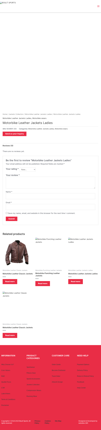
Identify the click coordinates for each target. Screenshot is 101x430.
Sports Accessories (33, 379)
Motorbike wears (39, 118)
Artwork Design (57, 382)
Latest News (5, 394)
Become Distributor (58, 370)
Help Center (81, 388)
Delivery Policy (82, 370)
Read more (10, 281)
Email (9, 202)
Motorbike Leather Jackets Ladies (38, 114)
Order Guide (56, 364)
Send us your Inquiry (14, 134)
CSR (3, 388)
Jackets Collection (16, 114)
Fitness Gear (31, 373)
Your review (13, 175)
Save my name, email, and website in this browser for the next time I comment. (41, 213)
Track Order (56, 376)
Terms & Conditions (8, 399)
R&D (3, 376)
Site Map (58, 421)
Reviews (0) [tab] (8, 146)
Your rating (12, 169)
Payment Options (83, 364)
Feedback (80, 382)
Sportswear (31, 367)
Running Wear (32, 396)
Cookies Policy (48, 422)
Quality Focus (6, 382)
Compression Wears (34, 390)
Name (9, 192)
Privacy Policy (37, 422)
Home (5, 114)
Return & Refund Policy (85, 376)
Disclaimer (5, 405)
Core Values (5, 370)
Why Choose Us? (7, 364)
